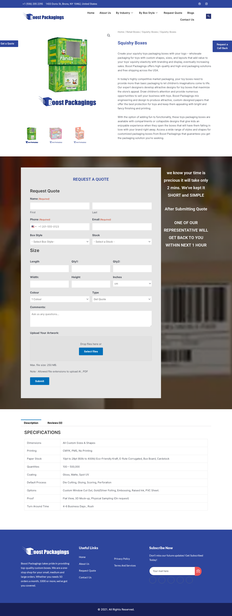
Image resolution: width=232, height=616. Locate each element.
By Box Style (147, 12)
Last (94, 212)
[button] (208, 16)
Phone (40, 219)
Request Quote (173, 12)
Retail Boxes (133, 32)
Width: (34, 277)
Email (101, 219)
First (32, 212)
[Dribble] (199, 3)
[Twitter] (186, 3)
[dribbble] (180, 580)
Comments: (38, 307)
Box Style (36, 235)
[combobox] (33, 226)
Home (90, 12)
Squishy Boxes (150, 32)
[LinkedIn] (192, 3)
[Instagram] (206, 3)
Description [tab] (31, 422)
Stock (96, 235)
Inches (117, 277)
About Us (105, 12)
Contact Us (187, 19)
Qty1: (75, 261)
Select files (91, 351)
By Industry (123, 12)
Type (95, 292)
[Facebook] (179, 3)
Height (76, 277)
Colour (34, 292)
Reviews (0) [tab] (55, 422)
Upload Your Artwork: (44, 333)
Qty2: (116, 261)
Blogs (190, 12)
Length (34, 261)
